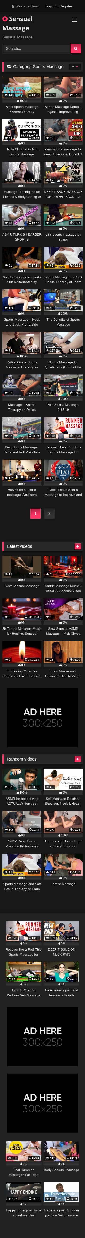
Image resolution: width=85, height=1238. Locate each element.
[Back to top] (70, 1224)
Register (66, 6)
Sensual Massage (17, 23)
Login (49, 6)
